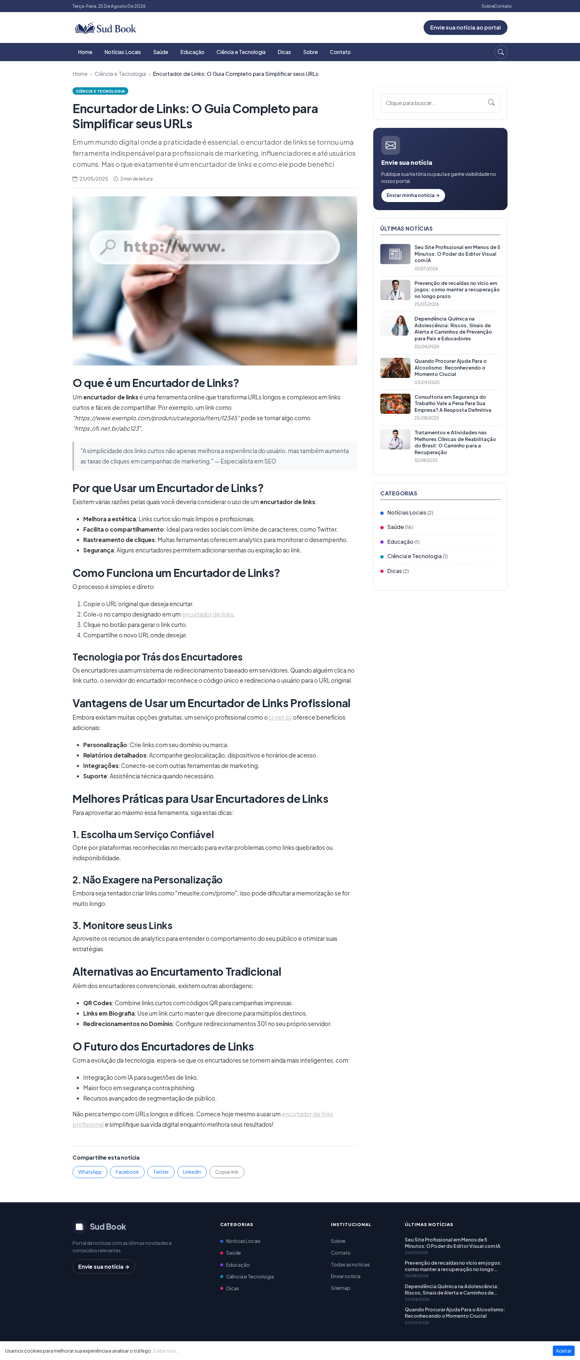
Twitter (161, 1172)
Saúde (160, 52)
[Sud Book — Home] (106, 26)
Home (85, 52)
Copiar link (227, 1172)
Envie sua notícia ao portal (465, 27)
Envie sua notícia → (104, 1266)
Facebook (127, 1172)
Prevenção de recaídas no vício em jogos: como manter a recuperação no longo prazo (453, 1266)
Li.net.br (280, 717)
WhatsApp (90, 1172)
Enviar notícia (345, 1276)
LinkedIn (192, 1172)
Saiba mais (165, 1351)
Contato (503, 6)
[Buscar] (501, 52)
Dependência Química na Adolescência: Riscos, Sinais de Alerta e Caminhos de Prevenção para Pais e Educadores (452, 1289)
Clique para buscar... (411, 102)
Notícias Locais (122, 52)
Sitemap (340, 1288)
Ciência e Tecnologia (240, 52)
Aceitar (564, 1351)
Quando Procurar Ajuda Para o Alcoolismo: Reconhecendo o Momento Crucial (455, 1312)
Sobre (488, 6)
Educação (192, 52)
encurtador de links (207, 614)
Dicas (284, 52)
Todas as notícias (350, 1264)
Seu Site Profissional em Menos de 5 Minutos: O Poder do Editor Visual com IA (452, 1242)
